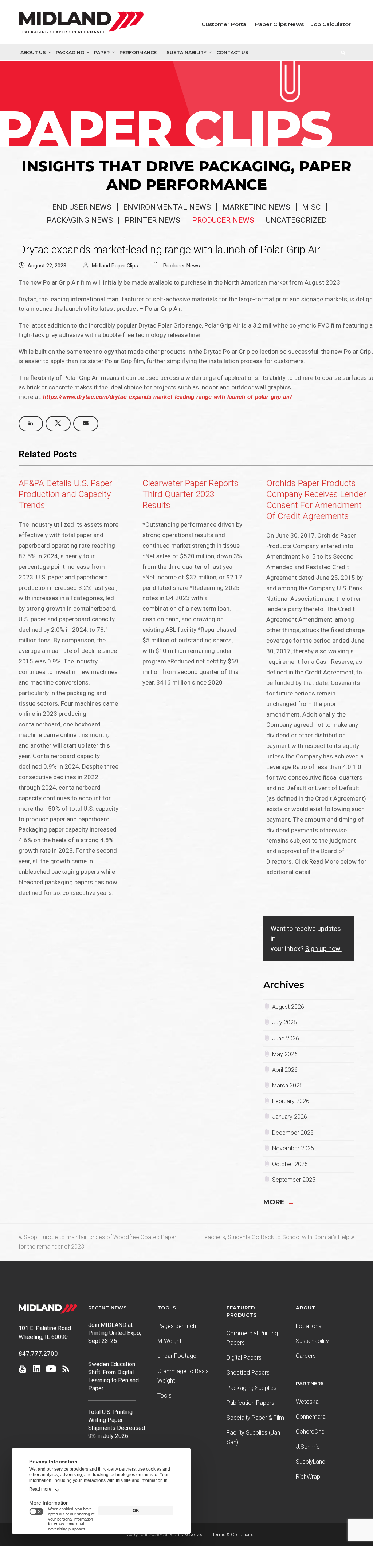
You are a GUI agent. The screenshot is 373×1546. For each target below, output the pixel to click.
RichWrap (308, 1476)
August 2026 (288, 1006)
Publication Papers (250, 1402)
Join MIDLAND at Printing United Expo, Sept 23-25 (114, 1332)
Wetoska (307, 1401)
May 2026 (285, 1054)
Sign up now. (323, 948)
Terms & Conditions (233, 1534)
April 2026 (285, 1069)
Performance (138, 52)
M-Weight (169, 1340)
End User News (81, 207)
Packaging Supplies (251, 1387)
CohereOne (310, 1431)
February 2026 (290, 1101)
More (278, 1202)
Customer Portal (224, 24)
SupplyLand (310, 1461)
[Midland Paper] (81, 24)
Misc (311, 207)
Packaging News (80, 220)
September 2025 (293, 1179)
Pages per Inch (176, 1326)
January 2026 (289, 1116)
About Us (33, 52)
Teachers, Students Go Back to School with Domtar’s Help (275, 1237)
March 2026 (287, 1085)
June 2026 (285, 1038)
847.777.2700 (38, 1353)
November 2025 (293, 1148)
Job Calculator (331, 24)
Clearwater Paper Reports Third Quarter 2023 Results (190, 494)
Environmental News (167, 207)
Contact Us (232, 52)
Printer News (152, 220)
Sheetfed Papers (248, 1372)
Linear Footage (176, 1355)
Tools (164, 1395)
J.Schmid (308, 1446)
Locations (308, 1326)
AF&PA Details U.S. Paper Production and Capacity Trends (65, 494)
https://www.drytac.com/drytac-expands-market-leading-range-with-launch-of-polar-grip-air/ (167, 396)
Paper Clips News (279, 24)
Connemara (311, 1416)
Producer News (223, 220)
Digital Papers (244, 1357)
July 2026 (284, 1022)
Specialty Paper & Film (255, 1417)
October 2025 (290, 1164)
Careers (306, 1355)
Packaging (70, 52)
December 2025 (293, 1132)
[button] (31, 423)
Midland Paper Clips (115, 265)
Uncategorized (296, 220)
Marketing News (256, 207)
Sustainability (186, 52)
